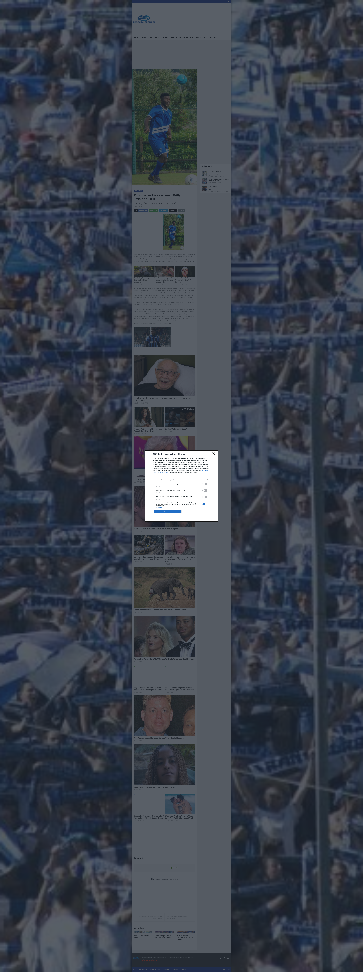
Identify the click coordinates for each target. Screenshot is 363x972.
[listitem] (181, 480)
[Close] (214, 454)
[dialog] (181, 486)
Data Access (181, 518)
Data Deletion (171, 518)
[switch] (204, 484)
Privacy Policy (192, 518)
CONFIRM (167, 511)
